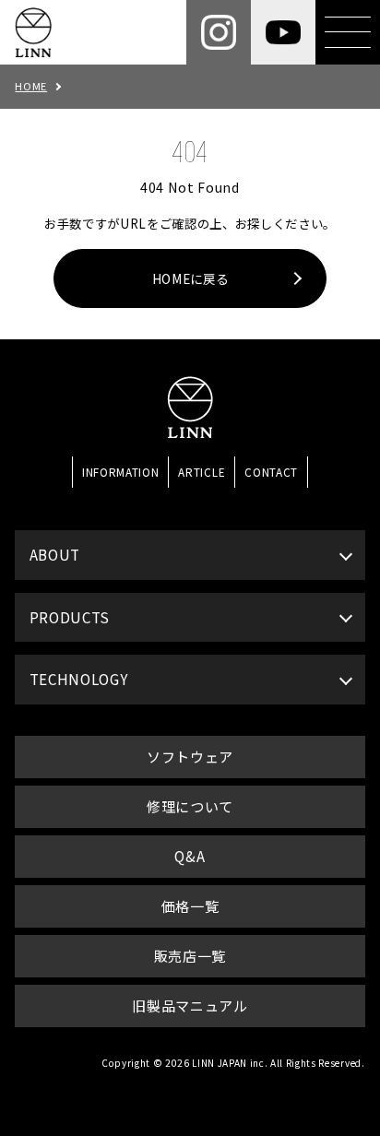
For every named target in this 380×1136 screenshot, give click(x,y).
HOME (31, 85)
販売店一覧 (190, 955)
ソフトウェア (190, 756)
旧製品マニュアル (189, 1005)
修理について (190, 806)
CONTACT (271, 471)
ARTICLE (201, 471)
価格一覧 (190, 906)
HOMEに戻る (190, 278)
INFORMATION (120, 471)
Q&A (189, 856)
